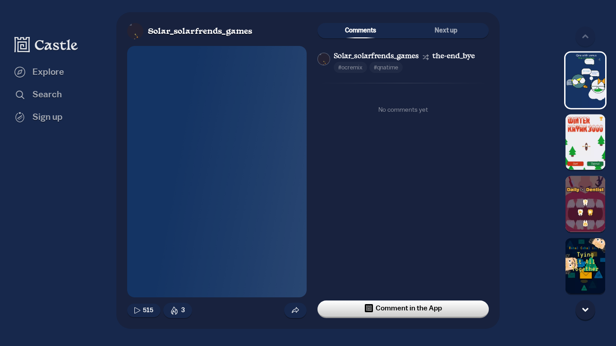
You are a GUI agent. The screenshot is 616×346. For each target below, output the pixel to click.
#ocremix (350, 67)
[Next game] (585, 309)
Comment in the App (409, 308)
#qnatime (386, 67)
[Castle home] (46, 44)
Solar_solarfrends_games (200, 32)
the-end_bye (453, 56)
